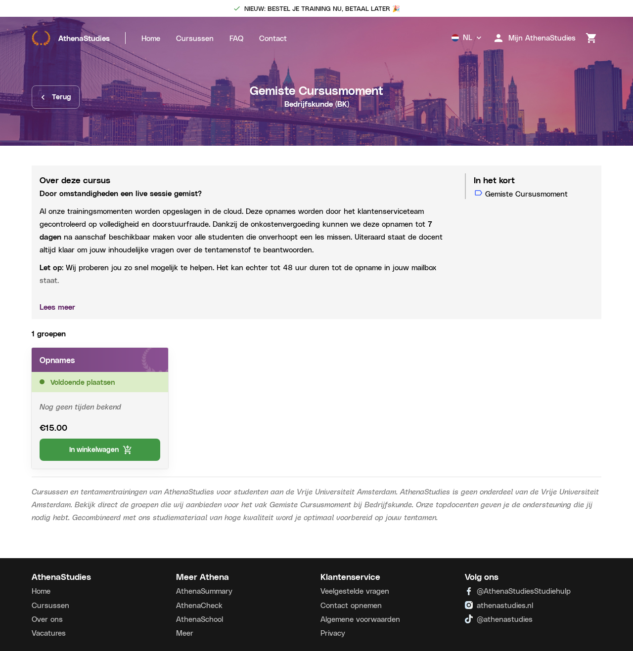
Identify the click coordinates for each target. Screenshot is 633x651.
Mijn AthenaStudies (542, 37)
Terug (61, 96)
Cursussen (195, 38)
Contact (273, 38)
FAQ (236, 38)
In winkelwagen (94, 449)
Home (150, 38)
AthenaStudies (84, 38)
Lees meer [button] (57, 306)
